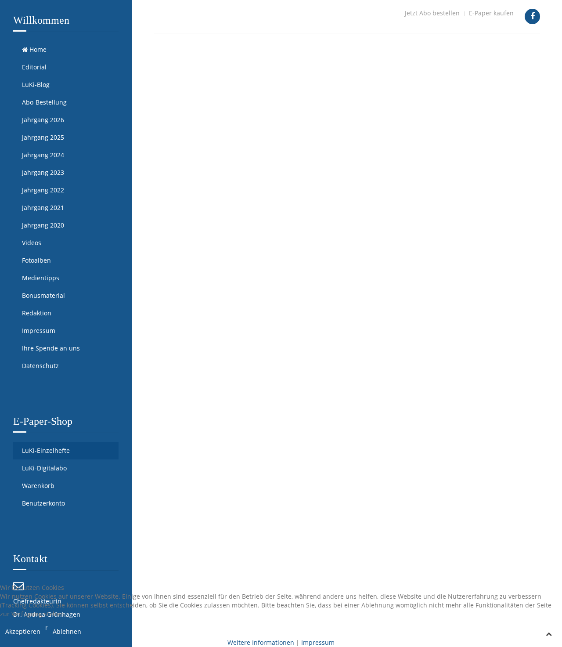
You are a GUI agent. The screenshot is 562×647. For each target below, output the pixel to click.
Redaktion (36, 313)
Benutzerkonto (43, 503)
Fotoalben (36, 260)
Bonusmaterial (43, 295)
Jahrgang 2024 (43, 155)
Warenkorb (38, 485)
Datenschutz (40, 365)
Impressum (38, 330)
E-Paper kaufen (491, 13)
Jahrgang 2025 (43, 137)
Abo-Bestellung (44, 102)
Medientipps (40, 278)
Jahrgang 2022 (43, 190)
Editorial (34, 67)
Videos (31, 243)
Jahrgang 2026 (43, 120)
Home (37, 49)
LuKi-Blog (36, 84)
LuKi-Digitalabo (44, 468)
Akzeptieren (22, 631)
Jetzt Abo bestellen (432, 13)
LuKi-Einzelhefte (46, 450)
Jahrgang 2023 (43, 172)
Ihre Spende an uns (51, 348)
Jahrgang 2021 (43, 207)
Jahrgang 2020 (43, 225)
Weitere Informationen (260, 642)
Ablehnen (67, 631)
